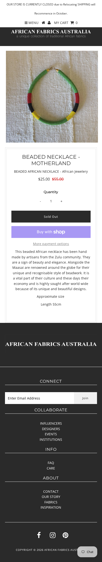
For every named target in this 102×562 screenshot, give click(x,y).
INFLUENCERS (51, 423)
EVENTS (51, 434)
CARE (51, 468)
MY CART (66, 22)
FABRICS (50, 502)
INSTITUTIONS (51, 439)
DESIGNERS (51, 429)
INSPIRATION (51, 507)
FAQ (51, 462)
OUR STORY (51, 496)
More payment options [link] (51, 244)
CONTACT (51, 491)
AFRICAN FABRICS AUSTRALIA (65, 550)
